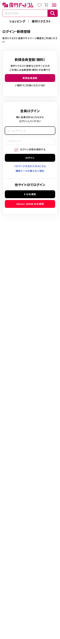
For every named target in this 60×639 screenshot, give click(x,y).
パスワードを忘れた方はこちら (30, 166)
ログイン (30, 157)
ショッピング (17, 21)
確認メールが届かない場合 (30, 170)
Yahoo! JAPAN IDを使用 (30, 204)
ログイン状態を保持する (33, 149)
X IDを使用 (30, 194)
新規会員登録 (30, 78)
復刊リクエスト (41, 21)
